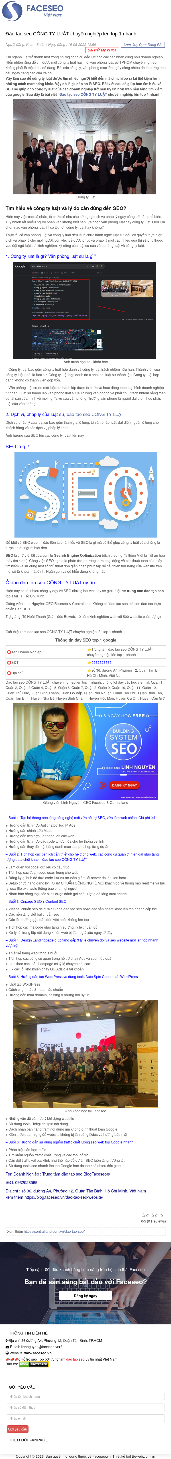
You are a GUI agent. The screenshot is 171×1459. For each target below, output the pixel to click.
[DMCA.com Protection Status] (34, 1363)
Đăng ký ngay (85, 1295)
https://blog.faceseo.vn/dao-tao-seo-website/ (64, 1197)
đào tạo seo (75, 1359)
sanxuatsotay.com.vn (22, 1377)
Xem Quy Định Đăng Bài (143, 44)
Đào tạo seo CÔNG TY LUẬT (83, 94)
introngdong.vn (17, 1371)
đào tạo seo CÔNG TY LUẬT (95, 414)
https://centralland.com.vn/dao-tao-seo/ (54, 1231)
